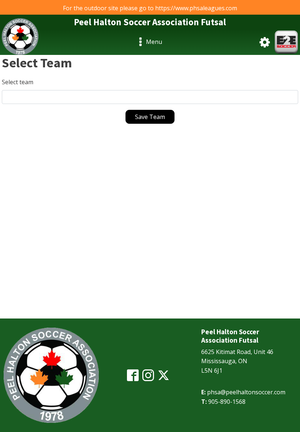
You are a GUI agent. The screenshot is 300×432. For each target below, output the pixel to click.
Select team (17, 82)
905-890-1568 (226, 402)
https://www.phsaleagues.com (196, 8)
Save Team (150, 117)
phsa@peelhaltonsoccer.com (246, 392)
